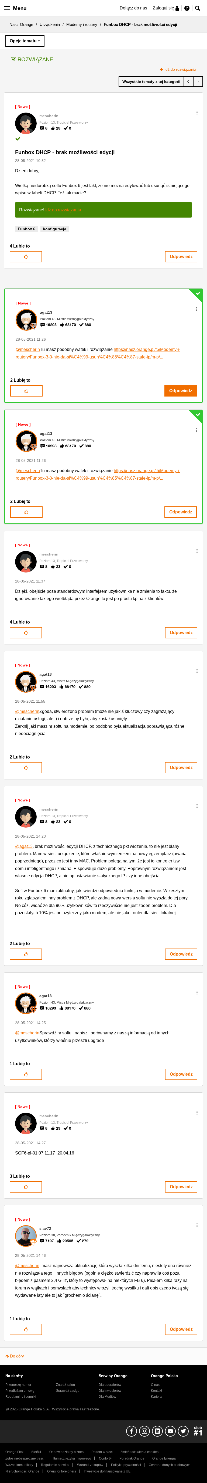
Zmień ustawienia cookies (139, 1452)
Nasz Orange (21, 24)
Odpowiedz (181, 256)
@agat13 (24, 846)
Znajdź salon (65, 1385)
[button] (197, 112)
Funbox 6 (26, 229)
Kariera (156, 1397)
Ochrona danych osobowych (170, 1465)
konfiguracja (54, 229)
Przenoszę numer (18, 1385)
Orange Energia (164, 1458)
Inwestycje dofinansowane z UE (107, 1471)
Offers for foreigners (61, 1471)
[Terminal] (198, 81)
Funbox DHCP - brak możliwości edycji (65, 152)
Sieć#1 (36, 1452)
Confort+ (105, 1458)
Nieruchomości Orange (22, 1471)
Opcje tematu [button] (23, 41)
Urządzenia (50, 24)
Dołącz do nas (133, 8)
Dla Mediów (107, 1397)
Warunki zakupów (90, 1465)
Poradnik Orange (131, 1458)
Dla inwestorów (110, 1391)
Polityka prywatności (126, 1465)
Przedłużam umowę (19, 1391)
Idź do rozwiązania (180, 69)
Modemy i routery (81, 24)
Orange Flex (14, 1452)
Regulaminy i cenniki (20, 1397)
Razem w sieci (102, 1452)
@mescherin (28, 349)
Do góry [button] (17, 1356)
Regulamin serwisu (55, 1465)
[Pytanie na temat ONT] (189, 81)
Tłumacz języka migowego (71, 1458)
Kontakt (156, 1391)
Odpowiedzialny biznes (66, 1452)
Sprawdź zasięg (68, 1391)
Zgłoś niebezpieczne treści (24, 1458)
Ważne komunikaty (19, 1465)
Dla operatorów (110, 1385)
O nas (155, 1385)
